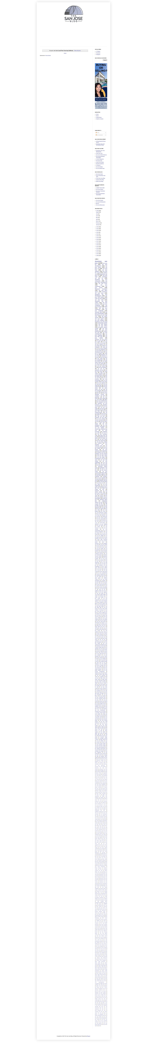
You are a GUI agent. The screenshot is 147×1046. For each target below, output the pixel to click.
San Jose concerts (100, 513)
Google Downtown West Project (101, 889)
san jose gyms (99, 692)
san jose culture (101, 266)
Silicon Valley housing (103, 971)
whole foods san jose (101, 662)
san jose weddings (102, 658)
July (97, 214)
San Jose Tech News (103, 934)
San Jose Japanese (103, 592)
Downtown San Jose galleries (100, 766)
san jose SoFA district (101, 296)
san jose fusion (103, 1021)
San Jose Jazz (99, 160)
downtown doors (102, 595)
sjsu (96, 367)
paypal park (105, 516)
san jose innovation (99, 420)
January (98, 224)
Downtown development (103, 883)
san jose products (102, 753)
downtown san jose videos (101, 417)
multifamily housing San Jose (100, 811)
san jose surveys (104, 844)
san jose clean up (103, 631)
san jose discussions (102, 828)
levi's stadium (104, 567)
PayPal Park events (102, 914)
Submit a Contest (99, 118)
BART (106, 399)
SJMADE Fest (99, 920)
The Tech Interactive (101, 675)
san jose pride (99, 552)
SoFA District (97, 622)
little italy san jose (100, 416)
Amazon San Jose (102, 857)
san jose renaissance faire (100, 697)
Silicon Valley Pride (102, 966)
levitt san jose (101, 1001)
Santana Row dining (103, 789)
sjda (100, 385)
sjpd (97, 756)
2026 (97, 210)
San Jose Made (99, 166)
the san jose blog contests (101, 441)
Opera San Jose (98, 912)
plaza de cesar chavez (102, 454)
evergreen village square (99, 647)
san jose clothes (101, 825)
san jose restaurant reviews (100, 698)
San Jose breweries (100, 938)
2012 (97, 250)
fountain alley (97, 996)
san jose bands (101, 629)
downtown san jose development (101, 295)
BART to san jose (101, 415)
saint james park (98, 627)
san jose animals (104, 544)
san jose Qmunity (99, 821)
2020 (97, 235)
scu (95, 589)
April (97, 219)
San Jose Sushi (99, 776)
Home (65, 53)
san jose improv (99, 833)
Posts (98, 132)
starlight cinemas (103, 703)
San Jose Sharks (99, 200)
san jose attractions (100, 545)
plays (105, 1012)
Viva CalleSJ (103, 731)
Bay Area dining (104, 758)
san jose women (98, 638)
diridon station (104, 472)
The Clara (104, 979)
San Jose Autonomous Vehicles (101, 512)
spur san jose (102, 639)
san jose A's (100, 483)
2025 (97, 226)
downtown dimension (101, 289)
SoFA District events (99, 975)
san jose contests (101, 418)
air (106, 984)
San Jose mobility (99, 946)
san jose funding (99, 602)
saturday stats (98, 312)
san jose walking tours (103, 612)
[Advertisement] (73, 35)
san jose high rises (101, 336)
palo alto (96, 820)
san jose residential (101, 310)
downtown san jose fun (101, 277)
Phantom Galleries (100, 163)
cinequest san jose (101, 452)
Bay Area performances (100, 865)
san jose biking (98, 399)
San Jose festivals (101, 382)
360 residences (104, 853)
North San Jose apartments (100, 910)
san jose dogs (99, 634)
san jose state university (102, 465)
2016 (97, 243)
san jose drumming (98, 829)
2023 (97, 230)
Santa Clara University (103, 956)
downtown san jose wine (101, 645)
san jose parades (103, 550)
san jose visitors (101, 848)
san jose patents (102, 695)
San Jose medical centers (102, 944)
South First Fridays (100, 162)
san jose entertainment (101, 333)
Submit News (99, 117)
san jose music (103, 283)
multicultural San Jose (100, 810)
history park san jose (99, 409)
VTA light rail (97, 794)
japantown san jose (99, 370)
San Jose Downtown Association (100, 157)
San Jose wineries (98, 785)
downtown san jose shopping (101, 524)
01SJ (101, 616)
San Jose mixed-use (103, 620)
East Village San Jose (103, 770)
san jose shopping (101, 334)
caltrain (96, 676)
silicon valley (102, 398)
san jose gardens (98, 1023)
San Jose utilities (101, 952)
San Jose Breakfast (103, 775)
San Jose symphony (102, 783)
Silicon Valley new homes (101, 973)
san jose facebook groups (100, 744)
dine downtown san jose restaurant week (101, 444)
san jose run (98, 494)
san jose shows (99, 657)
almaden (101, 797)
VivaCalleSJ (97, 983)
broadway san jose (102, 988)
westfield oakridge (104, 661)
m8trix (96, 683)
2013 (97, 248)
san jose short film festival (101, 588)
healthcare (104, 802)
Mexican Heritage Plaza (101, 665)
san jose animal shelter (103, 649)
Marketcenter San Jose (103, 905)
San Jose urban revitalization (100, 784)
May (97, 217)
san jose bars (98, 384)
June (97, 215)
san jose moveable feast (101, 604)
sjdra (99, 1025)
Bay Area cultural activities (99, 861)
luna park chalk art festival (100, 681)
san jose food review (100, 584)
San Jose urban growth (101, 621)
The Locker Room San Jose (100, 980)
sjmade (96, 423)
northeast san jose (98, 1011)
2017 (97, 241)
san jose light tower (100, 653)
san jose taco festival (103, 701)
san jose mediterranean (102, 400)
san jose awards (98, 1016)
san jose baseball (101, 477)
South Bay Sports (99, 978)
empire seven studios (99, 597)
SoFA (106, 306)
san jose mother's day (103, 603)
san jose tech (102, 408)
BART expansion (103, 860)
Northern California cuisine (100, 911)
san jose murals (103, 439)
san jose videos (102, 325)
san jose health (98, 350)
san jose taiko (103, 575)
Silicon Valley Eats (98, 962)
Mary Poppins (99, 906)
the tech (99, 393)
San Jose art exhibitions (103, 937)
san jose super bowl (101, 440)
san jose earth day (100, 689)
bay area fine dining (103, 481)
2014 (97, 246)
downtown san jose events (101, 339)
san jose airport (104, 357)
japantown (97, 397)
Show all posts (77, 50)
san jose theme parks (100, 702)
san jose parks (104, 381)
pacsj (105, 819)
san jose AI (104, 432)
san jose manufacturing (102, 572)
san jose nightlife (100, 535)
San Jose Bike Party (100, 168)
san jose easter (104, 547)
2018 (97, 239)
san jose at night (99, 651)
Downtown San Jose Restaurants (100, 151)
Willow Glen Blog (99, 181)
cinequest (100, 443)
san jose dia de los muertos (101, 633)
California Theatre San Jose (100, 590)
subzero (101, 495)
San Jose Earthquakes (101, 201)
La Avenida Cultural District (100, 712)
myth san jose (97, 812)
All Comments (100, 135)
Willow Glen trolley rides (100, 984)
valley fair (102, 372)
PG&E (96, 592)
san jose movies (101, 366)
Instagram (98, 54)
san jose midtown (99, 427)
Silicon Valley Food (102, 726)
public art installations (99, 1014)
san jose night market (99, 606)
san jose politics (101, 457)
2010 (97, 253)
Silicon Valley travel (103, 792)
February (98, 222)
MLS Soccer (99, 903)
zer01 (96, 853)
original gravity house (99, 819)
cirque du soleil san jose (102, 624)
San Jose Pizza (101, 715)
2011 (97, 252)
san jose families (100, 548)
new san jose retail (101, 299)
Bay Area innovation (103, 864)
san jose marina (103, 834)
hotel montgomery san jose (100, 803)
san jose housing (101, 306)
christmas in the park (100, 395)
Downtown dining (99, 884)
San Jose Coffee (98, 666)
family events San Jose (101, 625)
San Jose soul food (102, 948)
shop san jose (102, 589)
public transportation (103, 820)
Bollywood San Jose (99, 761)
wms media (100, 358)
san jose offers (104, 835)
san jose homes (104, 391)
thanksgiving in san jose (100, 458)
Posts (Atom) (48, 55)
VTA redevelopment (99, 982)
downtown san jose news (101, 292)
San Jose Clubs (99, 928)
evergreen (105, 476)
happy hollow (97, 679)
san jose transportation (101, 312)
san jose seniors (103, 656)
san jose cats (97, 824)
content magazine (99, 373)
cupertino (104, 580)
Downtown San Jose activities (101, 663)
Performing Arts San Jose (99, 915)
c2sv (102, 734)
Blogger (88, 1036)
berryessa (97, 490)
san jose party (104, 558)
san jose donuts (98, 479)
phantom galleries (101, 474)
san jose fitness (101, 635)
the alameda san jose (102, 402)
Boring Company (98, 867)
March (97, 221)
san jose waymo (104, 538)
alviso (96, 459)
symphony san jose (99, 640)
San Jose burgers (104, 779)
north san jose (98, 298)
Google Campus (103, 888)
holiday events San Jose (100, 998)
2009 (97, 255)
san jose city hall (100, 518)
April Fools (98, 758)
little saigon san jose (102, 806)
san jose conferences (103, 688)
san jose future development (101, 281)
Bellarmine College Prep (101, 760)
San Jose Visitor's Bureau (101, 154)
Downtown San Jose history (100, 711)
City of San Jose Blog (100, 178)
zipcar (99, 853)
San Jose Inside (99, 174)
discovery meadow (98, 989)
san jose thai (99, 846)
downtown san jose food (101, 321)
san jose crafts (104, 742)
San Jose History (99, 189)
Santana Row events (99, 672)
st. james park (101, 422)
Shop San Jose (99, 153)
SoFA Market (102, 522)
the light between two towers (100, 704)
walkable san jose (98, 706)
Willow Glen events (99, 733)
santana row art (99, 613)
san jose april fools (98, 581)
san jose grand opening (99, 747)
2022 (97, 232)
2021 (97, 234)
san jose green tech (103, 534)
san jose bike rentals (102, 456)
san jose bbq (101, 684)
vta (102, 376)
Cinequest (98, 165)
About (97, 115)
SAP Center (103, 511)
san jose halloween (101, 349)
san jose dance (104, 421)
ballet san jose (104, 644)
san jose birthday (100, 740)
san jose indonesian (98, 749)
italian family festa (103, 739)
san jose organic (99, 837)
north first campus (103, 817)
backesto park (100, 798)
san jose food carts (103, 830)
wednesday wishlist (102, 323)
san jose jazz (104, 413)
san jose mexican (99, 344)
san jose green (98, 475)
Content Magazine (100, 159)
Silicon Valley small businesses (100, 974)
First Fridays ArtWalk (99, 771)
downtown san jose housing (101, 453)
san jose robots (98, 699)
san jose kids (100, 340)
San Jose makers (99, 780)
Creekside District (102, 762)
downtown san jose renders (100, 992)
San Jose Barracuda (100, 205)
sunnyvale (103, 852)
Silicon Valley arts (99, 790)
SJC (103, 317)
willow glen (104, 364)
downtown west (98, 543)
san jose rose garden (103, 586)
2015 (97, 244)
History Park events (102, 894)
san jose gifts (104, 690)
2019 (97, 237)
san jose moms (97, 835)
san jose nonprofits (100, 574)
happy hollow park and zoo (100, 626)
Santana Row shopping (101, 960)
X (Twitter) (98, 51)
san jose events (101, 287)
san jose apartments (103, 367)
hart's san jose (104, 996)
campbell (101, 676)
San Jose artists (100, 593)
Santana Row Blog (100, 179)
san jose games (100, 508)
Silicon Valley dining (103, 674)
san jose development (101, 265)
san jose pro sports (99, 363)
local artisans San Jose (99, 807)
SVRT (105, 920)
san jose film (104, 507)
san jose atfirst (100, 525)
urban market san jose (103, 757)
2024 (97, 228)
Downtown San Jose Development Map (100, 144)
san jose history (102, 324)
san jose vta (101, 368)
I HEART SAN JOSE (100, 187)
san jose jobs (102, 343)
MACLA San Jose (104, 902)
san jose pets (104, 463)
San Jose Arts (97, 921)
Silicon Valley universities (101, 793)
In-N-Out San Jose (99, 896)
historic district (103, 680)
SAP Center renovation (103, 919)
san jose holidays (99, 320)
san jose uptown (98, 576)
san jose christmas (103, 348)
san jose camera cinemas (102, 517)
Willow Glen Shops (104, 983)
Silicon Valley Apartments (100, 961)
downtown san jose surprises (100, 993)
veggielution (104, 450)
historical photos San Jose (101, 997)
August (97, 212)
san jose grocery (104, 652)
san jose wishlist (101, 337)
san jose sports (99, 319)
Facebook (98, 52)
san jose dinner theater (101, 743)
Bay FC (97, 203)
